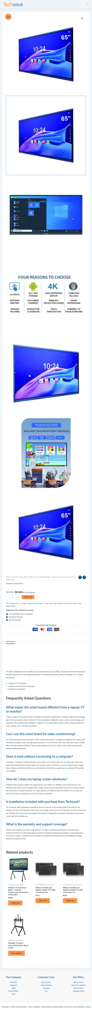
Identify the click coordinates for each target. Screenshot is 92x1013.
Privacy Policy (78, 982)
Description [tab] (10, 643)
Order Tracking (46, 985)
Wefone (13, 606)
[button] (82, 18)
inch (55, 603)
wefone (79, 603)
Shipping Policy (78, 991)
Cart (46, 991)
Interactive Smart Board (20, 577)
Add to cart (28, 597)
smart (74, 603)
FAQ (13, 994)
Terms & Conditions (78, 985)
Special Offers (13, 991)
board (51, 603)
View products (16, 953)
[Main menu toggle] (87, 4)
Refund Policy (78, 988)
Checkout (46, 988)
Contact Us (14, 985)
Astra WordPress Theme (82, 1007)
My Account (46, 982)
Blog (13, 988)
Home (8, 577)
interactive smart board (64, 603)
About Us (13, 982)
